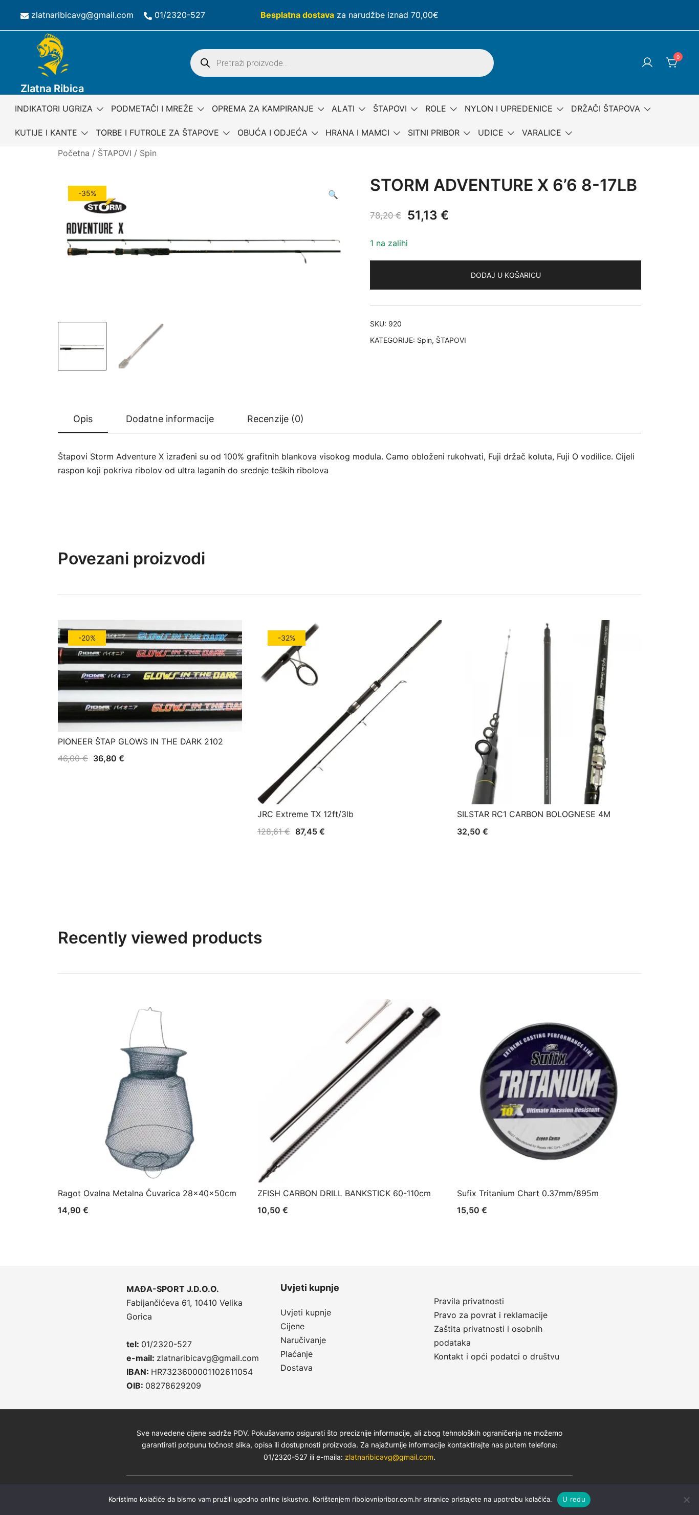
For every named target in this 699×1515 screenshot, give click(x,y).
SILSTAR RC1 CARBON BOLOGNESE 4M (533, 814)
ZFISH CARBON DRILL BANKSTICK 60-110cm (344, 1193)
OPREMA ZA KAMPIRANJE (263, 108)
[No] (686, 1500)
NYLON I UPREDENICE (509, 108)
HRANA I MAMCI (357, 132)
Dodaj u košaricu (506, 275)
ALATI (343, 108)
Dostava (296, 1368)
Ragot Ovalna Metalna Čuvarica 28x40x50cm (147, 1193)
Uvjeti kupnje (305, 1312)
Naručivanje (303, 1340)
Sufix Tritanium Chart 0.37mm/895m (528, 1193)
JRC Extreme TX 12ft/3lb (305, 814)
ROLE (435, 108)
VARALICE (541, 132)
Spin (148, 153)
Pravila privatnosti (469, 1301)
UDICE (491, 132)
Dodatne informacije (170, 418)
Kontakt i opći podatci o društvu (496, 1356)
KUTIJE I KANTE (46, 132)
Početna (74, 153)
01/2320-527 (180, 15)
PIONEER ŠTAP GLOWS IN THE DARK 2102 (140, 741)
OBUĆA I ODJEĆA (272, 132)
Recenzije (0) (275, 418)
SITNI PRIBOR (434, 132)
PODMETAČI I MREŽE (152, 108)
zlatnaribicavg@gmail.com (82, 15)
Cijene (292, 1326)
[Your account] (647, 63)
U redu (573, 1499)
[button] (333, 195)
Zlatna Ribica (52, 88)
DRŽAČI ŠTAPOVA (605, 108)
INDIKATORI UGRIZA (54, 108)
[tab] (83, 419)
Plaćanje (296, 1354)
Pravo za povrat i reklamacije (491, 1315)
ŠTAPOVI (390, 108)
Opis (83, 418)
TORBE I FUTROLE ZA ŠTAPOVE (157, 132)
